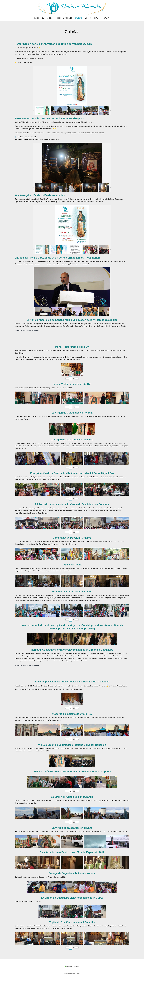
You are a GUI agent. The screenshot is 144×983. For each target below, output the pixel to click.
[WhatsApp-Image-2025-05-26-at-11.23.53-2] (58, 311)
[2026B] (74, 110)
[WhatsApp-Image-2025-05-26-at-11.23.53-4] (42, 311)
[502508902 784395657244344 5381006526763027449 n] (74, 249)
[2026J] (106, 110)
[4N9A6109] (43, 187)
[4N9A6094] (74, 187)
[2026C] (59, 110)
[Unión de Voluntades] (72, 8)
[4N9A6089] (106, 187)
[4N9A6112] (59, 187)
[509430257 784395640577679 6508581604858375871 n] (59, 249)
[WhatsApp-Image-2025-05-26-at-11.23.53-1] (90, 311)
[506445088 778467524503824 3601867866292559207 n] (43, 249)
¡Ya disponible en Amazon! (26, 137)
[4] (90, 249)
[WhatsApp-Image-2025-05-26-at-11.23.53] (106, 311)
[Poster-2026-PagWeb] (43, 110)
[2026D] (90, 110)
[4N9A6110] (90, 187)
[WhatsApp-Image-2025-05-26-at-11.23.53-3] (74, 311)
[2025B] (106, 249)
